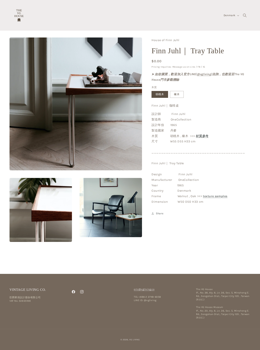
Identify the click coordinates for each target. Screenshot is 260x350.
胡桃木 (160, 94)
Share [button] (159, 213)
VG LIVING (134, 339)
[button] (245, 15)
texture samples (215, 196)
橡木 (177, 94)
